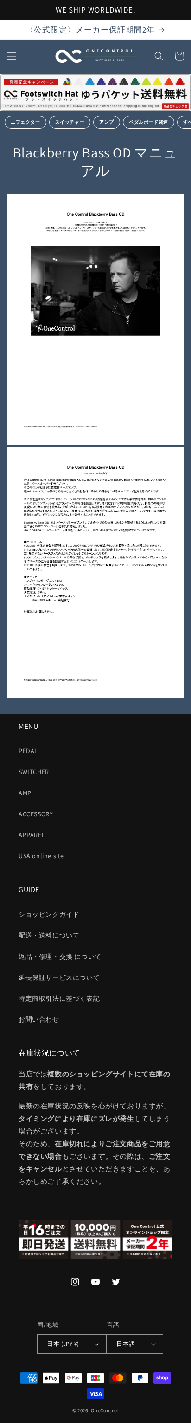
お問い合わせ (39, 1019)
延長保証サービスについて (59, 977)
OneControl (105, 1410)
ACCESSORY (36, 814)
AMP (25, 793)
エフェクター (25, 122)
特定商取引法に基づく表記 (59, 998)
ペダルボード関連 (148, 122)
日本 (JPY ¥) (63, 1344)
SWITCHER (34, 771)
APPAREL (32, 835)
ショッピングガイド (49, 914)
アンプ (106, 122)
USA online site (41, 856)
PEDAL (28, 751)
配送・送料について (49, 935)
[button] (11, 56)
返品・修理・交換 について (60, 956)
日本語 (125, 1344)
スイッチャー (70, 122)
